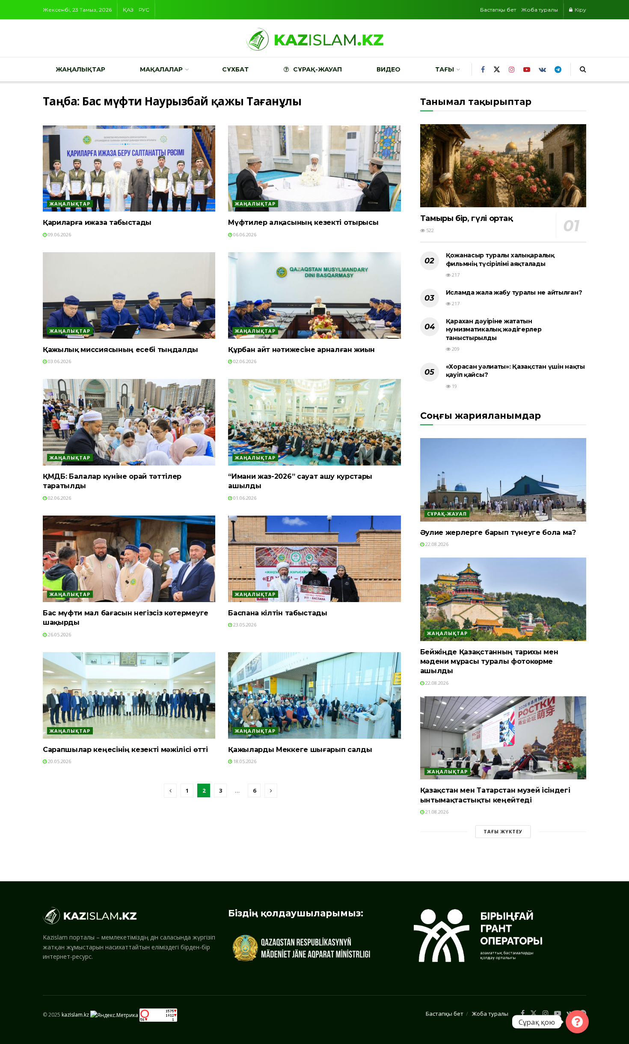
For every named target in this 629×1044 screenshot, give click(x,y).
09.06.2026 (59, 234)
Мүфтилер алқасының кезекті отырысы (303, 222)
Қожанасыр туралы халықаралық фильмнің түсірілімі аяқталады (500, 259)
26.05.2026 (59, 634)
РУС (144, 9)
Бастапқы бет (498, 9)
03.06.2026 (59, 361)
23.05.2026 (244, 624)
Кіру (579, 9)
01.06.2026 (244, 498)
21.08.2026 (436, 811)
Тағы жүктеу (503, 831)
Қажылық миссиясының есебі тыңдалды (120, 350)
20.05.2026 (59, 761)
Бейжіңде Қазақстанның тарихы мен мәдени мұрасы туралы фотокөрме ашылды (489, 661)
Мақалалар (161, 69)
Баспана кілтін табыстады (277, 613)
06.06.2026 (244, 234)
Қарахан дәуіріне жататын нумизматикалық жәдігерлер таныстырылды (494, 329)
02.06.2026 (244, 361)
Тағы (444, 69)
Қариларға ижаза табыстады (97, 222)
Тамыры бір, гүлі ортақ (466, 218)
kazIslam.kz (75, 1014)
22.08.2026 (436, 544)
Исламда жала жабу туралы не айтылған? (514, 292)
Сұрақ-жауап (317, 69)
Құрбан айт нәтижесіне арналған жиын (301, 350)
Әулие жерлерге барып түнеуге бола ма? (498, 532)
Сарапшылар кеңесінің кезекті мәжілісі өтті (125, 750)
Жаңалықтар (80, 69)
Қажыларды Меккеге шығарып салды (300, 750)
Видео (389, 69)
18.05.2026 (244, 761)
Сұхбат (235, 69)
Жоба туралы (539, 9)
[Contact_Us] (577, 1021)
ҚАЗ (128, 9)
